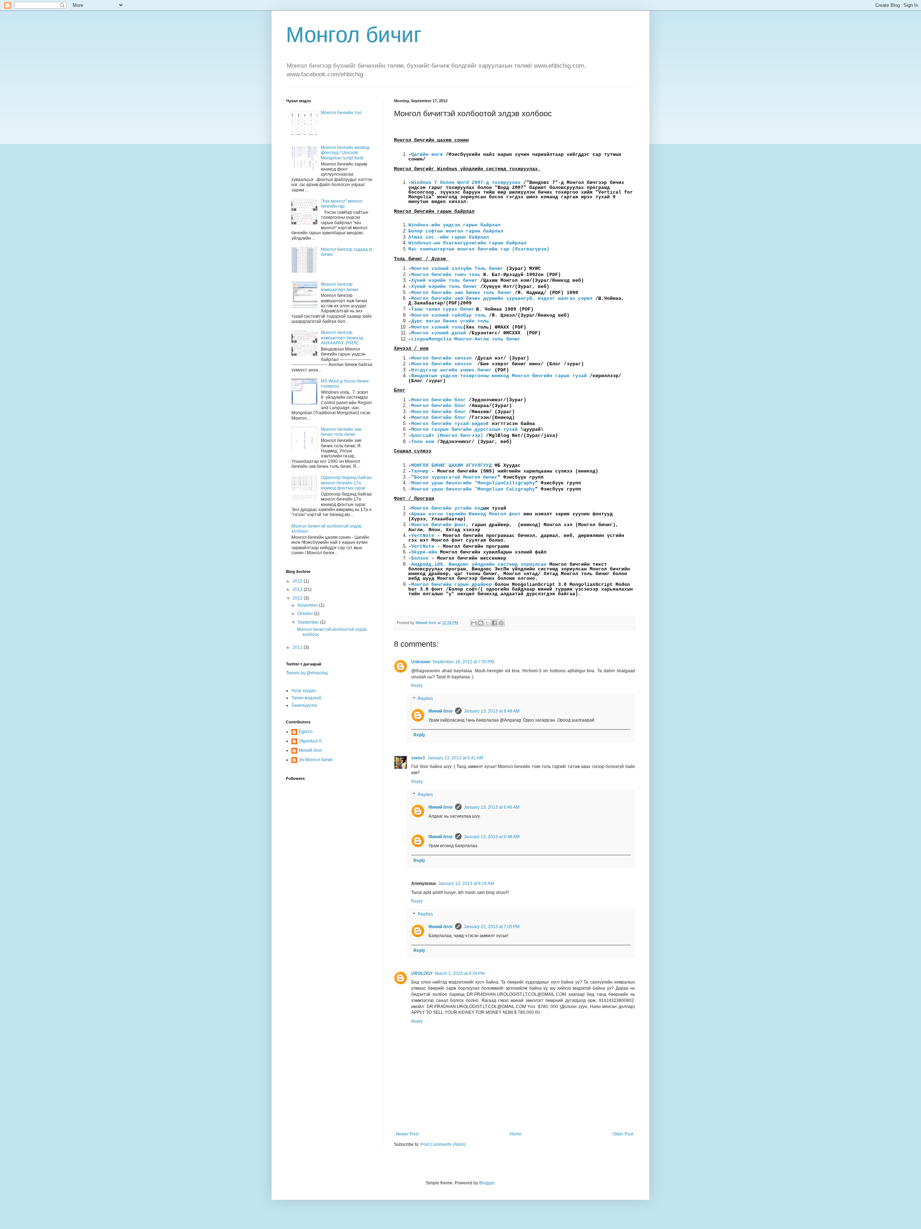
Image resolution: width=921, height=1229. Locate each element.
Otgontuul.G (310, 741)
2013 (298, 589)
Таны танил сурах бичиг (443, 309)
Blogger (486, 1182)
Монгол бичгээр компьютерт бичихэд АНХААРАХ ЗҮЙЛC (342, 337)
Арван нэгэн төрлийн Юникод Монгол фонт (466, 514)
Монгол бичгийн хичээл (441, 358)
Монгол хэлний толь (437, 327)
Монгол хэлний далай (438, 333)
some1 (418, 757)
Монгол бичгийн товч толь (445, 274)
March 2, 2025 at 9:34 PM (460, 973)
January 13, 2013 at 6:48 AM (492, 711)
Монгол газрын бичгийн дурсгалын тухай (464, 429)
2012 (298, 598)
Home (516, 1134)
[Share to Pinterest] (501, 623)
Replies (425, 698)
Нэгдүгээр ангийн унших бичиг (451, 370)
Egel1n (306, 731)
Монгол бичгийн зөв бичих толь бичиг (461, 292)
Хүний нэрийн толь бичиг (444, 280)
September (309, 622)
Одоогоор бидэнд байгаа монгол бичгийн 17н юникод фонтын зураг (346, 483)
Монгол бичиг (354, 35)
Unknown (420, 661)
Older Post (623, 1134)
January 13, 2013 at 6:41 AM (455, 757)
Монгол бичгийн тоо (341, 112)
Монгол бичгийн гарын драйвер (451, 584)
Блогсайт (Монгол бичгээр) (447, 435)
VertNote (424, 535)
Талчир (419, 471)
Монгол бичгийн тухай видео (448, 423)
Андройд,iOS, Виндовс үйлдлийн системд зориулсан (478, 564)
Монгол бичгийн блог (438, 400)
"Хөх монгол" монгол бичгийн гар (341, 204)
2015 (298, 581)
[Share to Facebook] (494, 623)
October (306, 613)
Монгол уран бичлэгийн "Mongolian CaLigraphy (473, 489)
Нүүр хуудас (303, 690)
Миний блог (440, 711)
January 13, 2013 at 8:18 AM (466, 883)
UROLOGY (422, 973)
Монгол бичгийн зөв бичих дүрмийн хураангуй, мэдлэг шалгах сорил (502, 298)
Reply (417, 685)
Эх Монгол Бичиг (316, 759)
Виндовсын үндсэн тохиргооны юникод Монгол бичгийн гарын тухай (499, 376)
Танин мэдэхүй (306, 697)
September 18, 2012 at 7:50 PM (463, 661)
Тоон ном (422, 441)
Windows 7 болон (466, 182)
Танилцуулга (304, 705)
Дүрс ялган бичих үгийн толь (450, 321)
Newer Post (407, 1134)
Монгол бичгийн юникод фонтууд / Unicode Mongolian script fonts (345, 153)
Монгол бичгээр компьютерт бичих (339, 287)
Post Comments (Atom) (443, 1144)
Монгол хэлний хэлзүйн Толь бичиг (457, 268)
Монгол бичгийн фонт (438, 525)
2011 (298, 647)
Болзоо (421, 558)
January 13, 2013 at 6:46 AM (492, 807)
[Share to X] (487, 623)
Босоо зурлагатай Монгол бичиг (456, 477)
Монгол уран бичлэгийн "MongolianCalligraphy (473, 483)
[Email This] (473, 623)
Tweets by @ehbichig (307, 673)
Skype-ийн (424, 552)
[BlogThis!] (480, 623)
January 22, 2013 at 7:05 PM (492, 926)
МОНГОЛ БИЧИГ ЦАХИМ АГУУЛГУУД (451, 465)
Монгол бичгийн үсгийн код (447, 508)
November (308, 605)
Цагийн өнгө (425, 154)
